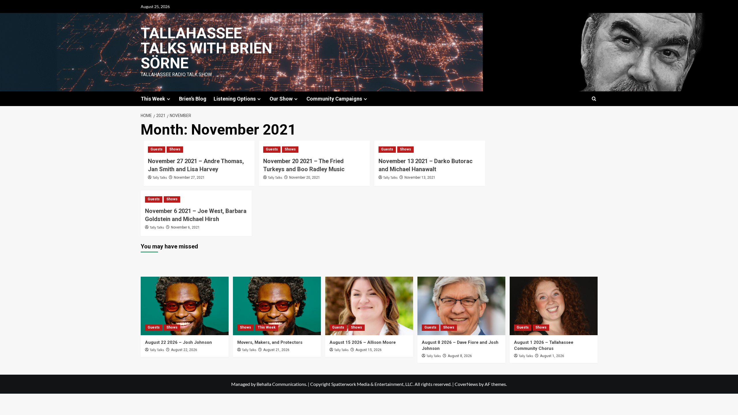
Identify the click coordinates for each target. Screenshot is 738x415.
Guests (156, 149)
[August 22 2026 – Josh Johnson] (185, 306)
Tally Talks (160, 177)
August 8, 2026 (460, 356)
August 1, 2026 (552, 356)
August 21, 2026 (276, 350)
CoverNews (466, 384)
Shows (174, 149)
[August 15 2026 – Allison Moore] (369, 306)
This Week (267, 327)
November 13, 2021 (419, 178)
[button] (594, 99)
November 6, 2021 (185, 227)
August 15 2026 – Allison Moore (363, 342)
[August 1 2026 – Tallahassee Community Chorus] (554, 306)
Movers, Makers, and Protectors (269, 342)
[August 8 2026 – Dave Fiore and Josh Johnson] (461, 306)
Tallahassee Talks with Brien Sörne (206, 48)
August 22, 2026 (184, 350)
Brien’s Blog (192, 99)
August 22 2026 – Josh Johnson (178, 342)
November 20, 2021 (304, 178)
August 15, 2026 (368, 350)
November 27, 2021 (189, 178)
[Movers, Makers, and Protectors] (277, 306)
